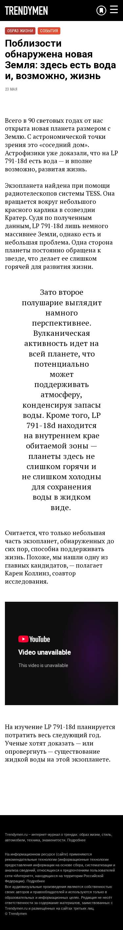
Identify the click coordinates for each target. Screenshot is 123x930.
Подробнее (76, 840)
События (49, 30)
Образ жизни (20, 30)
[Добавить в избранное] (101, 10)
